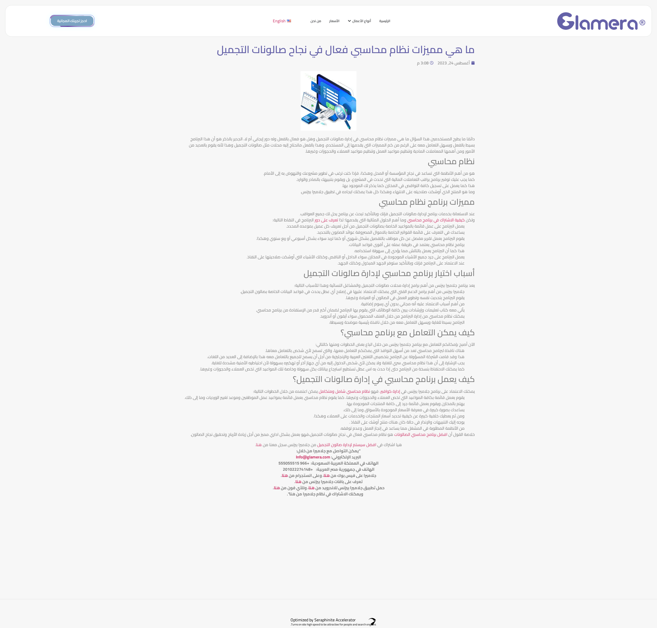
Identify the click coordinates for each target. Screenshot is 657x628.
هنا (259, 444)
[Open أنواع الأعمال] (349, 21)
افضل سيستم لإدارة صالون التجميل (346, 444)
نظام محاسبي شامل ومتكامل (344, 391)
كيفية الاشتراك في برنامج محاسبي (436, 220)
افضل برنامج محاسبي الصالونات (420, 434)
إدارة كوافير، (390, 391)
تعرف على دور (326, 220)
